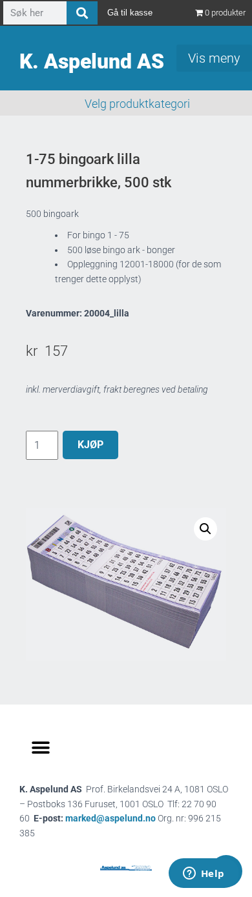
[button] (205, 529)
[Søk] (82, 13)
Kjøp (90, 444)
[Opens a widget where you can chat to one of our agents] (203, 874)
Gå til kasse (129, 12)
